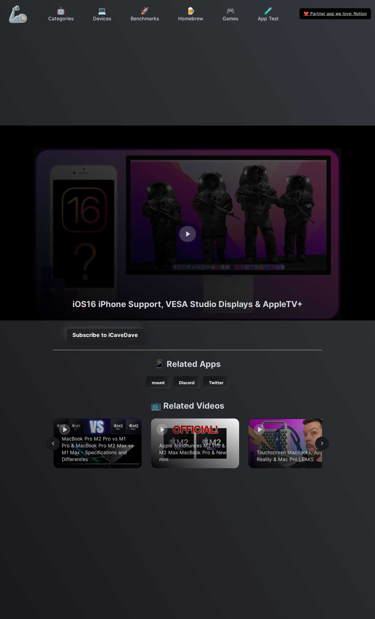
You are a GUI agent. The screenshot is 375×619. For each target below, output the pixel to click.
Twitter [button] (216, 382)
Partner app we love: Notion (335, 13)
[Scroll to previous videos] (53, 443)
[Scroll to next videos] (322, 443)
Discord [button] (187, 382)
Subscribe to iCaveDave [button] (105, 335)
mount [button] (158, 382)
